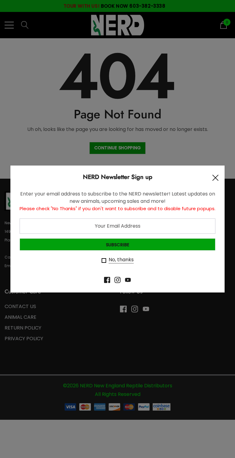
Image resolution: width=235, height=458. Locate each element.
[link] (107, 280)
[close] (215, 179)
